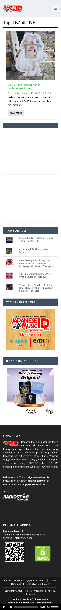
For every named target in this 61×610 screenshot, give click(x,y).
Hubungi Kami (20, 599)
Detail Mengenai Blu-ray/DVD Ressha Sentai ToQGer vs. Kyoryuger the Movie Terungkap (36, 263)
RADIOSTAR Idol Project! (37, 583)
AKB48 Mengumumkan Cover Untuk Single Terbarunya (35, 275)
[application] (30, 607)
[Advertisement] (30, 150)
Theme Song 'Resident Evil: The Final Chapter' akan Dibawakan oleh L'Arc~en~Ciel (36, 288)
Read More (16, 112)
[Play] (4, 606)
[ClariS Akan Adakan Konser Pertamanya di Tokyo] (30, 55)
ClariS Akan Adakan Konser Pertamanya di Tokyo (25, 86)
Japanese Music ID (25, 93)
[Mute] (48, 606)
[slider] (55, 606)
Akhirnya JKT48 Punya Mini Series (33, 250)
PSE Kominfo (23, 534)
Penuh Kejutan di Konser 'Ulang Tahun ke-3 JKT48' (36, 239)
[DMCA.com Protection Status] (43, 560)
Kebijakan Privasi (26, 602)
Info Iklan (35, 599)
